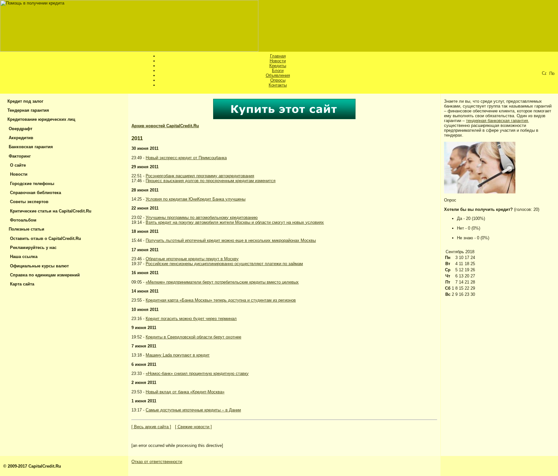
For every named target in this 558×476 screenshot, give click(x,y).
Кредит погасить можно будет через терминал (191, 318)
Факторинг (18, 156)
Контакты (278, 85)
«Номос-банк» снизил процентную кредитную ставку (197, 373)
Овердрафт (19, 128)
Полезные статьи (25, 229)
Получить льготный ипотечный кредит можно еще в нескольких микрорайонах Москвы (231, 240)
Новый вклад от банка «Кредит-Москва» (185, 391)
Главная (278, 56)
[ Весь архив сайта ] (151, 426)
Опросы (277, 80)
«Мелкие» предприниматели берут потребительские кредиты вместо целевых (222, 282)
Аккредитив (19, 137)
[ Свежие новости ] (193, 426)
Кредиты (277, 65)
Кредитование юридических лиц (40, 119)
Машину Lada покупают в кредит (178, 355)
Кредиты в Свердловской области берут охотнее (193, 337)
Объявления (278, 75)
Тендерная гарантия (27, 110)
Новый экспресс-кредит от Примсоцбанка (186, 157)
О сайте (16, 165)
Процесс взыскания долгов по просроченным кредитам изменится (210, 180)
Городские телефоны (30, 183)
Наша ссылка (21, 256)
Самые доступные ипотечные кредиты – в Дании (193, 410)
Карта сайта (20, 284)
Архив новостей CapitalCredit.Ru (165, 125)
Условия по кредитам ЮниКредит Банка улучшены (195, 199)
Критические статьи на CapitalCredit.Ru (48, 211)
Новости (278, 60)
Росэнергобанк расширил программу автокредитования (200, 175)
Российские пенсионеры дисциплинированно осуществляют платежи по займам (224, 263)
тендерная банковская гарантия (497, 120)
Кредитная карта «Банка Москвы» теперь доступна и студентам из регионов (221, 300)
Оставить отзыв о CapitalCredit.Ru (43, 238)
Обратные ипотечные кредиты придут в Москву (192, 258)
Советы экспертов (27, 201)
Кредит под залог (24, 101)
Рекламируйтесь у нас (31, 247)
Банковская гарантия (29, 146)
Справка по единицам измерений (43, 275)
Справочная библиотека (33, 192)
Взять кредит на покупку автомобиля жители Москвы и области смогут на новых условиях (235, 222)
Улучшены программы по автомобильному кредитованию (202, 217)
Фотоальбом (21, 220)
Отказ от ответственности (156, 461)
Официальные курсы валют (37, 266)
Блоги (278, 70)
